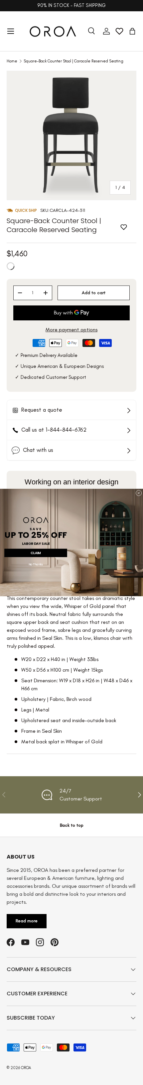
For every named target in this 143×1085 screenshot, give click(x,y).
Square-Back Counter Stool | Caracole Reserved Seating (73, 61)
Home (12, 61)
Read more (27, 921)
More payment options (71, 329)
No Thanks (36, 565)
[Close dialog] (139, 493)
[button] (132, 31)
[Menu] (10, 31)
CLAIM (36, 552)
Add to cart (93, 292)
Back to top (71, 825)
